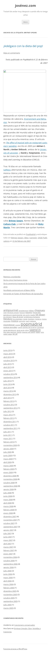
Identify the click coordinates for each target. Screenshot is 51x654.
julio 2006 (7, 570)
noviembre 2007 (10, 520)
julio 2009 (7, 452)
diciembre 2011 (9, 421)
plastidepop (9, 324)
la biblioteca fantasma (32, 317)
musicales (6, 321)
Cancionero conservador (24, 625)
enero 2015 (8, 370)
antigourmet (10, 310)
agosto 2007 (8, 530)
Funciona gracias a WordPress (15, 649)
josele (32, 315)
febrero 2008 (8, 509)
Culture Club (9, 224)
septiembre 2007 (10, 526)
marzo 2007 (8, 547)
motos (44, 319)
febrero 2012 (8, 418)
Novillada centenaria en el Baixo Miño (19, 290)
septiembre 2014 (10, 377)
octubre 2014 (8, 374)
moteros (38, 319)
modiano (31, 319)
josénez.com (25, 5)
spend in (35, 330)
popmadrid (31, 324)
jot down (40, 314)
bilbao (31, 310)
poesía (17, 325)
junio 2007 (7, 537)
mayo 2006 (8, 577)
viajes (38, 332)
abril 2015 (7, 367)
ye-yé (14, 334)
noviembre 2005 (10, 594)
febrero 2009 (8, 469)
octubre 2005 (8, 598)
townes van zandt (28, 332)
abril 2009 (7, 462)
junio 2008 (7, 496)
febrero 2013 (8, 401)
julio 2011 (7, 431)
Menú (25, 22)
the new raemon (9, 332)
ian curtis (26, 315)
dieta (26, 237)
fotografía (37, 312)
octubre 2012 (8, 404)
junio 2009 (7, 455)
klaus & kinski (17, 317)
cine (5, 312)
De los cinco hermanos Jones (15, 280)
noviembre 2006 (10, 557)
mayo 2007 (8, 540)
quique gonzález (10, 327)
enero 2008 (8, 513)
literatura (7, 318)
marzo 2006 (8, 584)
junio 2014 (7, 384)
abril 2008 (7, 503)
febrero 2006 (8, 587)
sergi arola (21, 330)
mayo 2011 (8, 438)
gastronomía (17, 315)
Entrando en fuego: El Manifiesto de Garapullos (23, 293)
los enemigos (18, 319)
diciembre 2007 (9, 516)
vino (42, 332)
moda (25, 319)
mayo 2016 (8, 353)
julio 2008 (7, 492)
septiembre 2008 (10, 486)
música (14, 321)
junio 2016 (7, 350)
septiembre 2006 (10, 564)
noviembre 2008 (10, 479)
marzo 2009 (8, 465)
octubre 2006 (8, 560)
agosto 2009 (8, 448)
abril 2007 (7, 543)
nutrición (33, 237)
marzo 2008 (8, 506)
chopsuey (39, 310)
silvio (27, 330)
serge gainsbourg (9, 330)
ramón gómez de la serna (27, 327)
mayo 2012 (8, 414)
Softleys (7, 169)
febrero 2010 (8, 442)
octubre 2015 (8, 360)
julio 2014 (7, 381)
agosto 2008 (8, 489)
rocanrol (40, 327)
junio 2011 (7, 435)
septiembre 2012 (10, 408)
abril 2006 (7, 581)
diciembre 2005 (9, 591)
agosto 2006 (8, 567)
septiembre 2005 (10, 601)
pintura (33, 321)
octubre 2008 (8, 482)
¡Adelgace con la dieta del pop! (23, 46)
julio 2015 (7, 364)
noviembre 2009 (10, 445)
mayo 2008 (8, 499)
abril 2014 (7, 387)
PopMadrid (30, 234)
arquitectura (23, 310)
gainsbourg (7, 315)
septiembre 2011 (10, 428)
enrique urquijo (13, 313)
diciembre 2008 (9, 476)
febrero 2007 (8, 550)
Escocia (22, 313)
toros (19, 332)
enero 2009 (8, 472)
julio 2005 (7, 604)
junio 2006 (7, 574)
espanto (28, 312)
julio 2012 (7, 411)
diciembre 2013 (9, 394)
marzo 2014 (8, 391)
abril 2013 (7, 398)
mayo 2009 (8, 459)
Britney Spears (16, 220)
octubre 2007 (8, 523)
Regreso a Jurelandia (11, 276)
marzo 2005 (8, 608)
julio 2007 (7, 533)
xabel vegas (7, 334)
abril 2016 (7, 357)
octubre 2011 (8, 425)
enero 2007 (8, 554)
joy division (7, 317)
